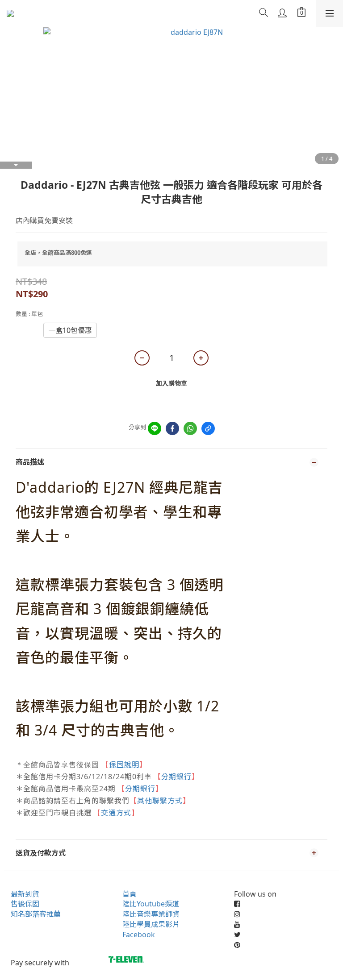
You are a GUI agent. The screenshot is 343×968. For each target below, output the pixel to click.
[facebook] (172, 428)
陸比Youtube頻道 (150, 904)
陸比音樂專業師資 (151, 914)
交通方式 (116, 813)
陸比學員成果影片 (151, 924)
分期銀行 (176, 776)
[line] (154, 428)
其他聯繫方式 (160, 801)
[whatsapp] (190, 428)
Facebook (138, 934)
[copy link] (208, 428)
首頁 (129, 894)
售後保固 (25, 904)
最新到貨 (25, 894)
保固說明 (124, 764)
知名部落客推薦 (36, 914)
